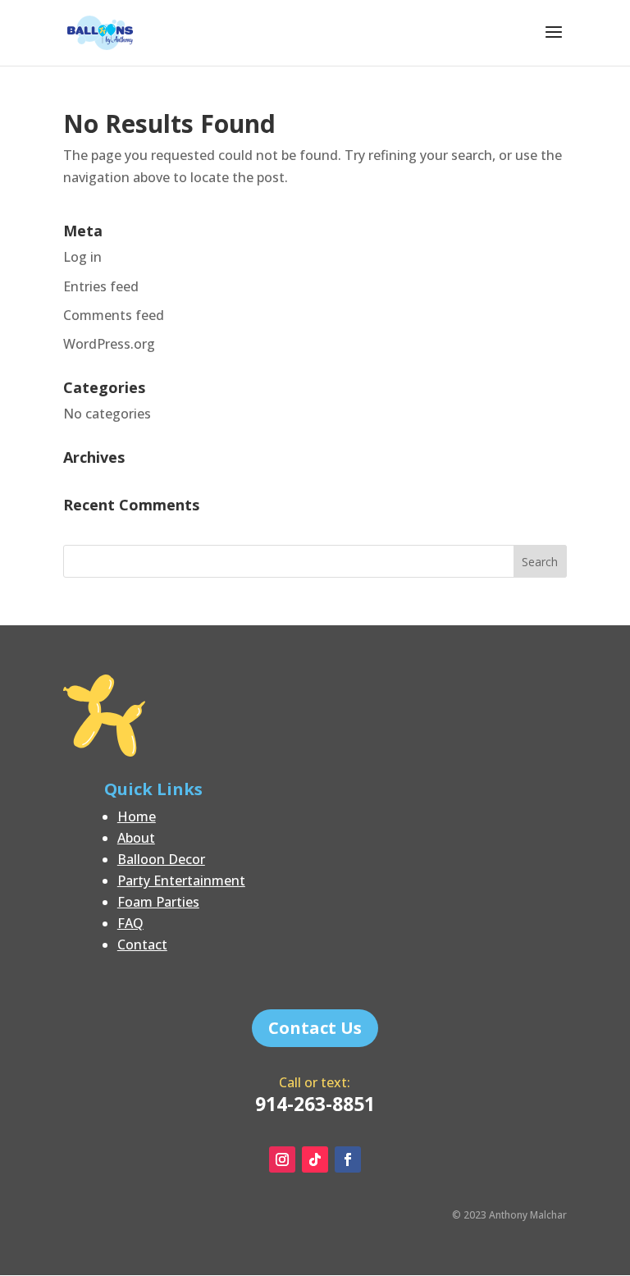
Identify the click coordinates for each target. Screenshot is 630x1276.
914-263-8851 (315, 1104)
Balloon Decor (161, 859)
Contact (142, 944)
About (136, 838)
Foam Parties (158, 902)
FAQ (130, 923)
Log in (82, 257)
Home (136, 816)
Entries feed (101, 286)
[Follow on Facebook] (348, 1159)
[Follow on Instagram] (282, 1159)
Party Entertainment (181, 880)
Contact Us (315, 1028)
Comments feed (113, 315)
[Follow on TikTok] (315, 1159)
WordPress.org (109, 344)
